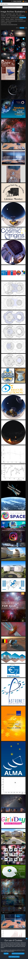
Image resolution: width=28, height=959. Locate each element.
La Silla (2, 19)
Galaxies (8, 17)
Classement (22, 27)
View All (2, 14)
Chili (20, 14)
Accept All (6, 953)
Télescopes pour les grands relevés (9, 24)
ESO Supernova (13, 15)
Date (26, 27)
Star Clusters (4, 22)
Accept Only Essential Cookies (18, 953)
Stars (9, 22)
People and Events (19, 19)
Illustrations (23, 17)
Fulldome (3, 17)
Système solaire (21, 21)
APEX (17, 14)
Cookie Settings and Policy (14, 956)
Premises (3, 21)
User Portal (19, 1)
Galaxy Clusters (15, 17)
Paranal (12, 19)
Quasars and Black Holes (11, 21)
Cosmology (3, 15)
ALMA (14, 14)
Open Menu (5, 4)
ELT (7, 15)
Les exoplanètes (20, 15)
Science (14, 1)
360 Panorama (9, 14)
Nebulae (7, 19)
